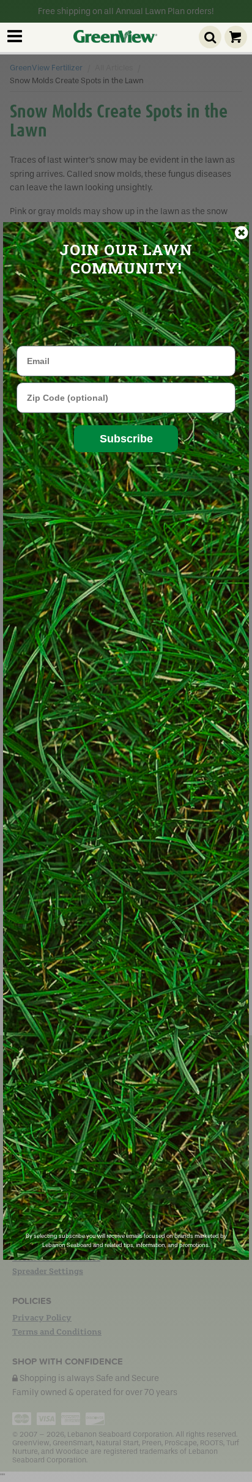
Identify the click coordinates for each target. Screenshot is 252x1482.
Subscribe (126, 439)
